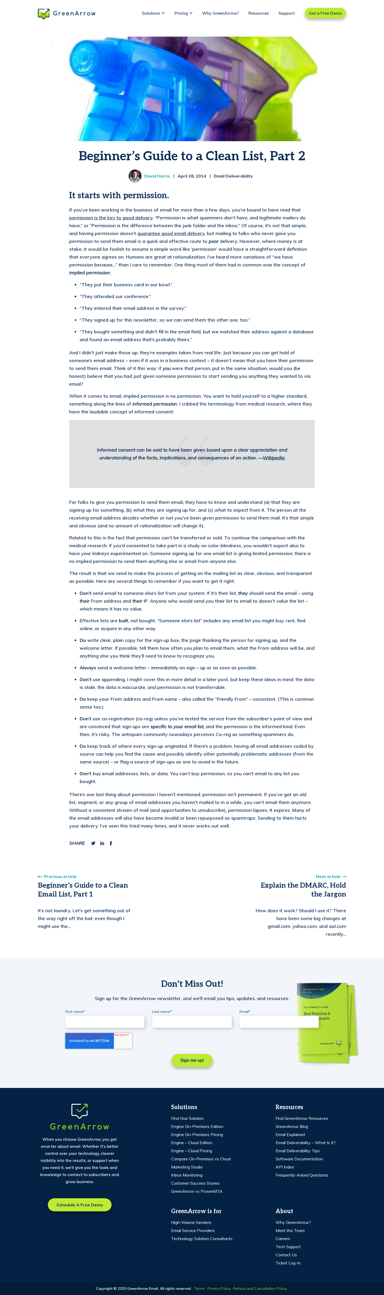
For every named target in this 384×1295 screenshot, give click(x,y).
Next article (328, 876)
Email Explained (290, 1134)
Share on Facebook (111, 843)
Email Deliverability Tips (298, 1150)
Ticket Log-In (288, 1262)
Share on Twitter (93, 843)
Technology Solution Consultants (201, 1238)
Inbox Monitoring (186, 1175)
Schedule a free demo (79, 1204)
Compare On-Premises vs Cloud (201, 1158)
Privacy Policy (219, 1288)
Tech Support (288, 1246)
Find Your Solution (187, 1118)
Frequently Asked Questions (302, 1175)
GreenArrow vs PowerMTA (197, 1191)
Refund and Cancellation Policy (260, 1288)
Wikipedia (274, 458)
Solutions (151, 13)
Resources (258, 13)
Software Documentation (299, 1158)
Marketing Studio (187, 1167)
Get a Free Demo (325, 13)
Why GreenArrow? (220, 13)
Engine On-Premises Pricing (197, 1134)
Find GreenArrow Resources (302, 1118)
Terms (199, 1288)
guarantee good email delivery (171, 233)
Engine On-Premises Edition (197, 1126)
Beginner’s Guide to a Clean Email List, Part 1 (83, 890)
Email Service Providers (193, 1230)
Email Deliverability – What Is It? (306, 1142)
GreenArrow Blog (292, 1126)
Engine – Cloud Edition (191, 1142)
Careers (283, 1238)
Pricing (181, 13)
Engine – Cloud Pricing (191, 1150)
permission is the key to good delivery (111, 218)
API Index (285, 1167)
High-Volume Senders (191, 1222)
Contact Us (286, 1254)
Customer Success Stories (195, 1183)
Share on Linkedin (102, 843)
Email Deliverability (233, 176)
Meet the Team (290, 1230)
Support (286, 13)
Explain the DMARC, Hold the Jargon (303, 890)
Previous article (60, 876)
